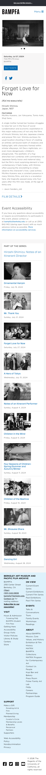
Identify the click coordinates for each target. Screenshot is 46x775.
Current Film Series (35, 595)
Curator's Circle (12, 719)
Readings (30, 624)
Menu (37, 11)
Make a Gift (9, 705)
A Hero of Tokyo (12, 373)
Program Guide (33, 696)
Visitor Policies (11, 636)
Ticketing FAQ (12, 618)
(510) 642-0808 (11, 593)
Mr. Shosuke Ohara (14, 529)
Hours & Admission (13, 616)
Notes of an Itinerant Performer (20, 404)
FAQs (28, 687)
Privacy (7, 747)
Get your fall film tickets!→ (23, 3)
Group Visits (9, 633)
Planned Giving (12, 713)
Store (6, 644)
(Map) (6, 590)
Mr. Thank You (11, 313)
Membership (9, 716)
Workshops (31, 621)
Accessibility (10, 630)
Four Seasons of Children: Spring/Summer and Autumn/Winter (17, 466)
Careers (29, 690)
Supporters (9, 733)
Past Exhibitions (33, 598)
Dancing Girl (10, 559)
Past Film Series (33, 601)
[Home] (13, 11)
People (29, 669)
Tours (28, 615)
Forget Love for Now (14, 343)
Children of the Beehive (16, 499)
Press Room (31, 678)
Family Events (32, 618)
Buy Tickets (10, 68)
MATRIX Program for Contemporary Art (34, 660)
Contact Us (9, 599)
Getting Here (10, 627)
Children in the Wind (14, 434)
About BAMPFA (33, 633)
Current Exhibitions (35, 592)
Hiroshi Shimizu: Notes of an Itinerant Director (22, 253)
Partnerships (31, 693)
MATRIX (29, 648)
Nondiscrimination (12, 744)
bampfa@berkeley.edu (14, 221)
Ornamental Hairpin (14, 283)
